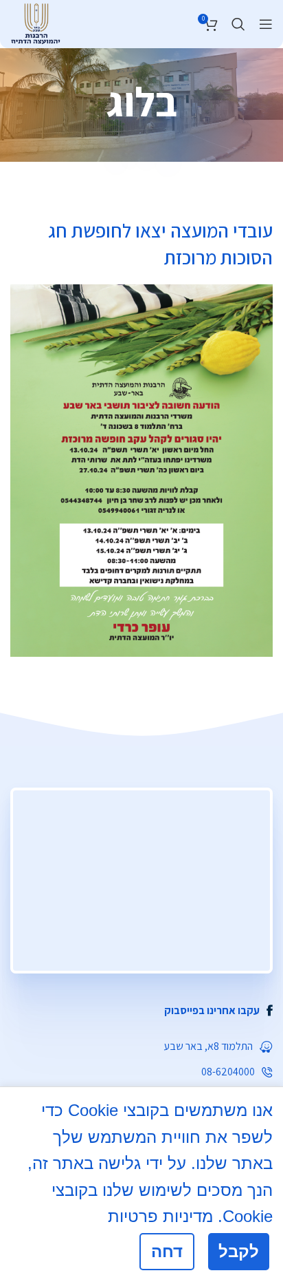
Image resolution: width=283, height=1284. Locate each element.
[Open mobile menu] (266, 24)
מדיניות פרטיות (160, 1216)
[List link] (141, 1010)
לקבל (238, 1251)
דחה (167, 1251)
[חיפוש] (238, 24)
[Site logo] (35, 22)
